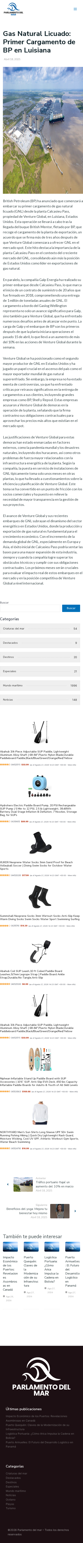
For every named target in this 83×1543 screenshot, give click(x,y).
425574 (15, 925)
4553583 (16, 1091)
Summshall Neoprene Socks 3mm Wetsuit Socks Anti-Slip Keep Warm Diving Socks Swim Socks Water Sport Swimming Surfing (40, 917)
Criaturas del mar (16, 1473)
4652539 (16, 984)
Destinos (11, 1482)
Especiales (12, 1486)
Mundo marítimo (16, 1490)
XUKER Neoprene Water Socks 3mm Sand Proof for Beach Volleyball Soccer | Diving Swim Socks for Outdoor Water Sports (36, 865)
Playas (10, 1504)
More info (71, 765)
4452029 (16, 875)
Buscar (4, 602)
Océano (10, 1499)
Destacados (13, 1477)
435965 (15, 821)
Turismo (11, 1508)
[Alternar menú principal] (75, 9)
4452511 (16, 764)
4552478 (16, 1148)
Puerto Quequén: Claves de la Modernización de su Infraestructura (31, 1271)
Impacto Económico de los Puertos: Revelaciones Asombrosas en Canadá (10, 1273)
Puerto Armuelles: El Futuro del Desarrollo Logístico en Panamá (72, 1271)
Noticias (11, 1495)
